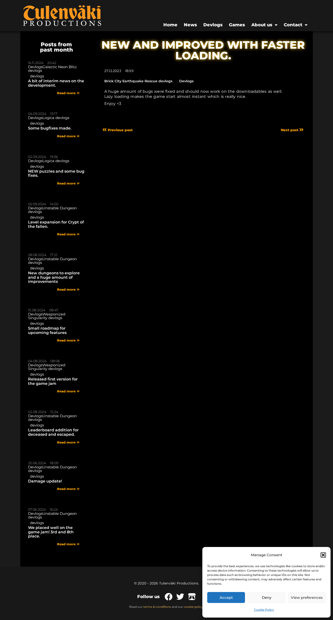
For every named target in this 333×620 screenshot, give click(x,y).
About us (261, 25)
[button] (323, 555)
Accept (226, 597)
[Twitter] (180, 597)
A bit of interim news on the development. (56, 83)
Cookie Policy (264, 609)
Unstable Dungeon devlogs (52, 210)
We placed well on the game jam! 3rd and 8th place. (51, 531)
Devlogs (213, 25)
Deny (266, 597)
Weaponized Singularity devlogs (46, 316)
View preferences (307, 597)
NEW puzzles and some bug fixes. (56, 173)
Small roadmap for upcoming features (47, 330)
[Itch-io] (192, 597)
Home (170, 25)
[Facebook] (168, 597)
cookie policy (193, 607)
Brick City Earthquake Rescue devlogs (138, 81)
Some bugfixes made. (49, 128)
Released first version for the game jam (53, 381)
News (190, 25)
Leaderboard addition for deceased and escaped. (53, 432)
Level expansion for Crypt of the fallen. (56, 224)
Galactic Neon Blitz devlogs (52, 69)
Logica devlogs (55, 117)
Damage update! (45, 481)
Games (237, 25)
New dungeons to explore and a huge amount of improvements (54, 277)
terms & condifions (157, 607)
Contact (293, 25)
